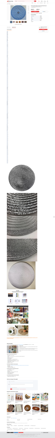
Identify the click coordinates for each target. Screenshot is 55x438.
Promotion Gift (15, 365)
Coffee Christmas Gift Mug (43, 428)
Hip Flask (26, 365)
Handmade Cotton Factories (15, 428)
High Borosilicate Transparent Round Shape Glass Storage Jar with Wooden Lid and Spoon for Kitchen (19, 402)
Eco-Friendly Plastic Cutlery (33, 425)
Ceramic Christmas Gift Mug (9, 429)
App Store (8, 432)
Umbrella (28, 365)
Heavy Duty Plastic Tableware (20, 425)
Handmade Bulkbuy (23, 429)
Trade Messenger (16, 432)
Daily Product (8, 420)
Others (28, 420)
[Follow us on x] (44, 432)
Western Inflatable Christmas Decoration (17, 429)
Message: (9, 384)
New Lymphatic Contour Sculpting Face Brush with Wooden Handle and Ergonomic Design (27, 402)
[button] (42, 1)
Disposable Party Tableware (26, 425)
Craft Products (23, 365)
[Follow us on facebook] (43, 432)
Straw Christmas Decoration (37, 428)
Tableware (11, 425)
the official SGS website (20, 344)
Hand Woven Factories (26, 428)
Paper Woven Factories (9, 428)
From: (9, 381)
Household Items (12, 365)
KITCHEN (8, 419)
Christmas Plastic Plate (31, 428)
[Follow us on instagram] (45, 432)
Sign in (47, 1)
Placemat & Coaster (39, 419)
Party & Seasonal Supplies (30, 419)
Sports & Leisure (18, 419)
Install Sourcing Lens (21, 432)
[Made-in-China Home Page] (10, 1)
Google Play (11, 432)
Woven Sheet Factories (21, 428)
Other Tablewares (15, 425)
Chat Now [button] (44, 11)
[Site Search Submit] (35, 1)
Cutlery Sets (8, 425)
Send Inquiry (35, 11)
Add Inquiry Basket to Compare (18, 24)
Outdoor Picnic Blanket (19, 365)
